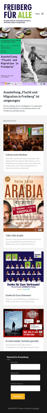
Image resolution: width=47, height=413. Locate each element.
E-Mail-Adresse (17, 383)
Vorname (14, 362)
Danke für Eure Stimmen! (18, 295)
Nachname (15, 373)
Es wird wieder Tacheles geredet (22, 341)
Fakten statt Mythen (16, 154)
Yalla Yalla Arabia (14, 235)
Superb (36, 408)
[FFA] (17, 14)
